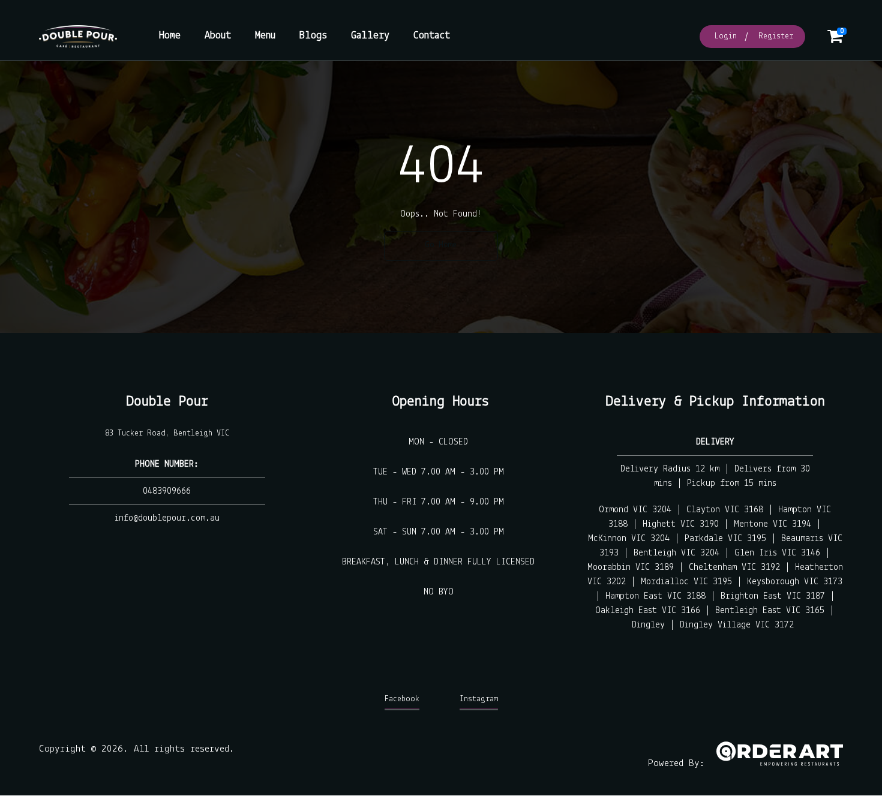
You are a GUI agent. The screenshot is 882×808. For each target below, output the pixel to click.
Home (170, 36)
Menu (265, 36)
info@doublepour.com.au (167, 518)
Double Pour (167, 401)
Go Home (441, 245)
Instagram (479, 699)
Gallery (370, 36)
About (218, 36)
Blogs (313, 36)
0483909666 (167, 491)
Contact (431, 36)
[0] (835, 39)
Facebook (402, 699)
